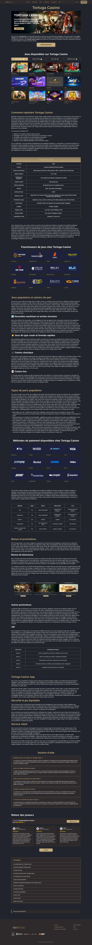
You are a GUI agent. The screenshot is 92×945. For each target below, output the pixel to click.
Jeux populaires (18, 59)
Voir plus (46, 849)
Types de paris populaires (19, 879)
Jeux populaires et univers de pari (21, 876)
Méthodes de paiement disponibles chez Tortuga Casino (27, 882)
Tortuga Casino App (18, 888)
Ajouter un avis (73, 821)
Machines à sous (71, 59)
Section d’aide (16, 898)
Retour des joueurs (18, 901)
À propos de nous (17, 870)
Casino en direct (36, 59)
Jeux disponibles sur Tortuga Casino (22, 864)
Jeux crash (53, 59)
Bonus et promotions (18, 885)
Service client (16, 895)
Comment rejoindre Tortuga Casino (22, 867)
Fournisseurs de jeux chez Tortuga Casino (23, 873)
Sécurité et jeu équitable (19, 892)
